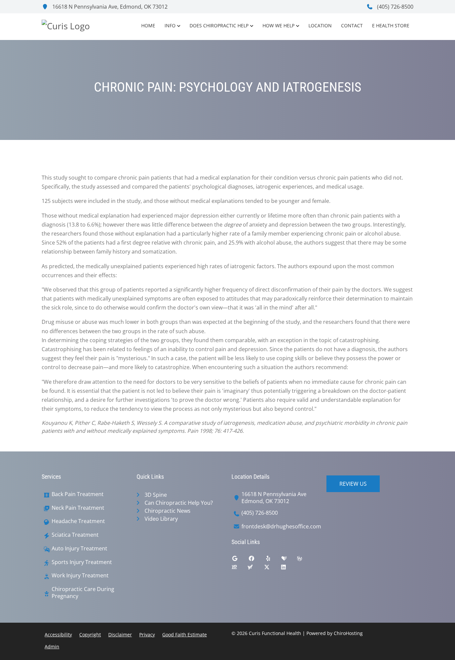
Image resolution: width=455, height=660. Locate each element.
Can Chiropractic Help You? (179, 502)
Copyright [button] (90, 634)
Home (148, 25)
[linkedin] (288, 568)
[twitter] (271, 568)
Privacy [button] (147, 634)
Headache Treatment (78, 521)
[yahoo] (255, 568)
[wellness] (304, 560)
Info (170, 25)
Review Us (353, 483)
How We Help (278, 25)
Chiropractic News (168, 510)
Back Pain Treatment (78, 494)
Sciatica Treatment (75, 534)
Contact (352, 25)
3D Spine (156, 494)
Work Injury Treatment (80, 575)
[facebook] (256, 560)
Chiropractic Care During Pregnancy (83, 593)
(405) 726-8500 (394, 6)
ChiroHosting (348, 633)
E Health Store (390, 25)
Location (320, 25)
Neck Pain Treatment (78, 507)
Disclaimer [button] (120, 634)
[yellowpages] (239, 568)
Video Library (161, 518)
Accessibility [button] (58, 634)
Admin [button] (52, 646)
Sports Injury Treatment (82, 562)
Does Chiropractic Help (219, 25)
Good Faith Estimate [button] (184, 634)
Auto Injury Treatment (79, 548)
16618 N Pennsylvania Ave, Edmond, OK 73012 (109, 6)
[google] (239, 560)
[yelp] (273, 560)
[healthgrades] (289, 560)
